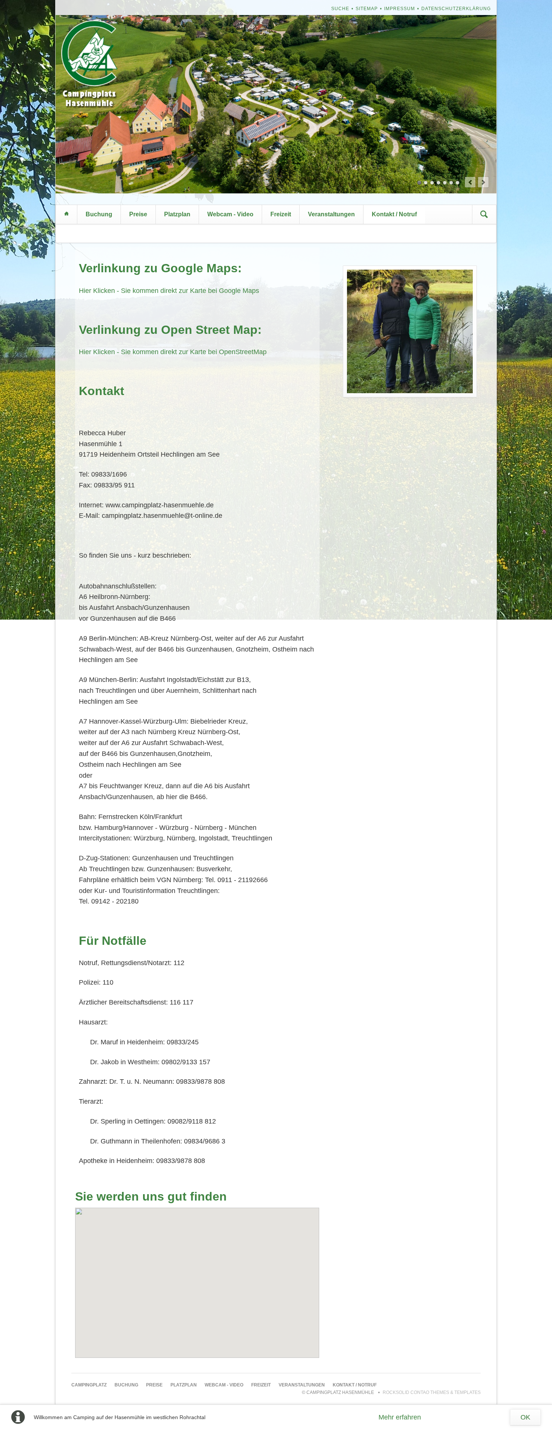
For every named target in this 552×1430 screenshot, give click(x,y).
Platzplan (177, 214)
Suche (340, 8)
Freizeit (280, 214)
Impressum (399, 8)
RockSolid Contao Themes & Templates (432, 1392)
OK (525, 1417)
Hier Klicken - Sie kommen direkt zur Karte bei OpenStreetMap (173, 352)
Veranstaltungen (331, 214)
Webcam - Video (230, 214)
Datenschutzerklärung (456, 8)
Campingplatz (66, 214)
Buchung (99, 214)
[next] (483, 182)
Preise (138, 214)
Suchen (484, 214)
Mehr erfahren (400, 1417)
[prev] (470, 182)
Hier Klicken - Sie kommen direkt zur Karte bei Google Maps (169, 290)
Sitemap (367, 8)
